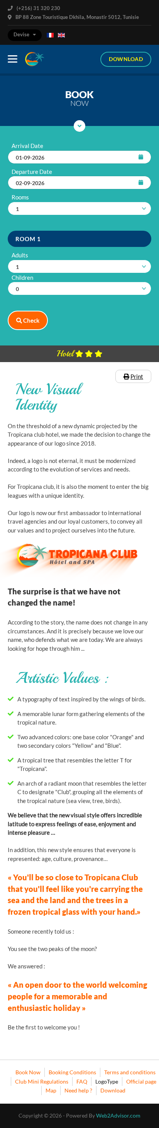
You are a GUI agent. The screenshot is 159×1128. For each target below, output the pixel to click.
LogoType (106, 1081)
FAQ (81, 1081)
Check (30, 320)
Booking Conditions (72, 1072)
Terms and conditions (130, 1072)
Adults (20, 255)
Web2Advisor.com (118, 1115)
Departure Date (32, 171)
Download (126, 59)
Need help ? (78, 1090)
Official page (141, 1081)
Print (136, 376)
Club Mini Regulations (41, 1081)
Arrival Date (27, 145)
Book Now (28, 1072)
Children (22, 277)
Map (51, 1090)
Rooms (20, 197)
